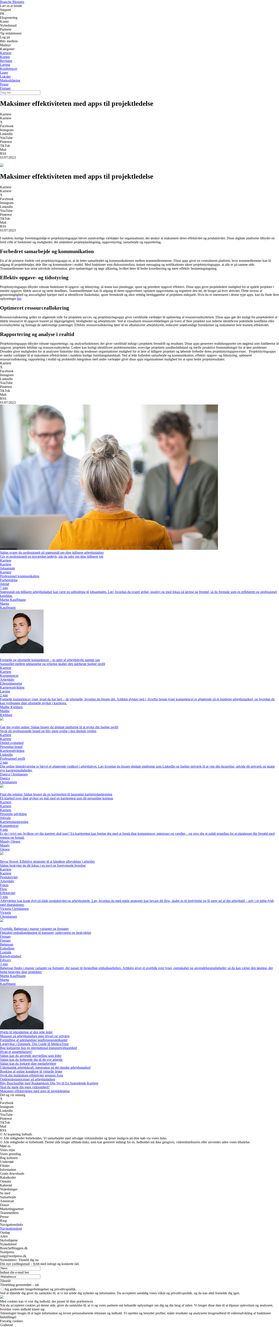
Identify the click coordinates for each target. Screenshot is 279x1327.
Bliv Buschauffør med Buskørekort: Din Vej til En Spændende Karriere (49, 1083)
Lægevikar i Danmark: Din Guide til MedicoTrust (34, 1044)
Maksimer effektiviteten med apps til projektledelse (35, 1091)
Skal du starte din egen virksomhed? (25, 1087)
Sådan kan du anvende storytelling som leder (30, 1056)
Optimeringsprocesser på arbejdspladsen (27, 1079)
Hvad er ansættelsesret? (16, 1052)
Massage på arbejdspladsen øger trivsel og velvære (35, 1036)
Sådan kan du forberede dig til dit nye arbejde (31, 1059)
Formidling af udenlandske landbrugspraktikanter (34, 1040)
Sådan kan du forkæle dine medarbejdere (28, 1063)
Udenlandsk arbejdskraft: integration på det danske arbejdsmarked (45, 1067)
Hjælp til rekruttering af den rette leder (26, 1032)
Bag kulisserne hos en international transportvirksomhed (38, 1048)
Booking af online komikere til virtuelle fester (31, 1071)
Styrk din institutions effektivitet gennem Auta (31, 1075)
